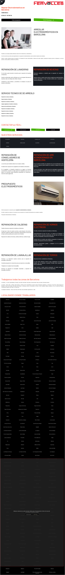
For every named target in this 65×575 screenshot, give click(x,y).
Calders (37, 327)
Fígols (52, 405)
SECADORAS (7, 139)
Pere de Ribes (7, 342)
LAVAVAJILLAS (37, 139)
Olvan (37, 366)
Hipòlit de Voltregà (7, 338)
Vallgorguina (7, 444)
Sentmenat (52, 349)
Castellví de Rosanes (7, 303)
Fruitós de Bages (52, 430)
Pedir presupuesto (16, 20)
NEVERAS (22, 139)
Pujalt (52, 373)
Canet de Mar (22, 384)
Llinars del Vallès (52, 448)
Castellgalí (22, 572)
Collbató (7, 349)
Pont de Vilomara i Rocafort (37, 373)
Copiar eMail (53, 129)
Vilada (52, 437)
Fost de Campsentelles (8, 434)
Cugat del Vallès (52, 331)
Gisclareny (37, 402)
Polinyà (37, 370)
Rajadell (7, 572)
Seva (37, 363)
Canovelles (7, 384)
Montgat (22, 356)
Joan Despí (22, 388)
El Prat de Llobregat (7, 363)
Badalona (22, 568)
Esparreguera (22, 349)
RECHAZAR (28, 514)
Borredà (22, 398)
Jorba (37, 352)
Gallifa (7, 416)
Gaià (7, 352)
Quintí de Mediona (7, 437)
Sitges (22, 363)
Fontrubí (22, 352)
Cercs (52, 366)
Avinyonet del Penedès (8, 359)
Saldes (37, 448)
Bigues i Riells (22, 380)
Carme (52, 409)
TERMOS (7, 146)
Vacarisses (52, 444)
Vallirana (52, 441)
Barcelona (7, 299)
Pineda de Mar (7, 373)
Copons (37, 313)
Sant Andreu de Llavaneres (7, 391)
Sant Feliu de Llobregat (37, 423)
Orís (22, 366)
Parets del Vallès (37, 412)
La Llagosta (37, 430)
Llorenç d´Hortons (7, 423)
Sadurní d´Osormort (52, 426)
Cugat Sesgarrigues (37, 331)
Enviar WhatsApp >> (48, 20)
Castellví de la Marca (22, 303)
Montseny (7, 320)
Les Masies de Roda (22, 451)
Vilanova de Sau (37, 334)
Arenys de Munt (52, 377)
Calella (22, 320)
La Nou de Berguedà (22, 430)
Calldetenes (7, 402)
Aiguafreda (8, 331)
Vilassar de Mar (22, 345)
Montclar (52, 356)
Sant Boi (7, 310)
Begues (52, 412)
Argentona (37, 377)
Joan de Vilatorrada (37, 320)
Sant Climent (37, 455)
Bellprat (52, 395)
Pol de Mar (22, 437)
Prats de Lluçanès (7, 377)
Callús (52, 398)
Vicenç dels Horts (52, 303)
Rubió (37, 324)
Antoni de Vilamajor (52, 388)
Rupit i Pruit (22, 324)
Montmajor (7, 356)
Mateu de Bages (22, 342)
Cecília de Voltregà (22, 334)
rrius (7, 313)
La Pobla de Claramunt (7, 430)
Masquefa (37, 391)
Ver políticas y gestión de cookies (32, 512)
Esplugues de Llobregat (22, 409)
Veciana (22, 441)
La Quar (22, 455)
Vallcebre (22, 444)
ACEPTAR (35, 514)
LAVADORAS (52, 139)
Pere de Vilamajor (22, 299)
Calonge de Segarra (52, 384)
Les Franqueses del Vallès (37, 451)
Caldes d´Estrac (22, 317)
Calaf (52, 327)
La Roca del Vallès (7, 455)
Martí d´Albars (37, 419)
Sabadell (37, 426)
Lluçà (52, 416)
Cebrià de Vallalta (37, 306)
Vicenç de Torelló (8, 306)
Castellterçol (37, 310)
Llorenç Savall (52, 419)
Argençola (7, 419)
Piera (7, 412)
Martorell (7, 395)
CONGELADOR (22, 142)
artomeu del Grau (22, 310)
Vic (7, 441)
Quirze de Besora (52, 434)
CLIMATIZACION (52, 142)
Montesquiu (37, 356)
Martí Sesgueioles (37, 342)
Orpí (52, 363)
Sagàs (37, 416)
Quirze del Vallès (37, 434)
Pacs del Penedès (37, 568)
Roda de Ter (7, 327)
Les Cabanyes (52, 451)
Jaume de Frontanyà (52, 320)
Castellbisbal (22, 373)
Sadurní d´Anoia (7, 334)
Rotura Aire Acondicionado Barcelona (37, 573)
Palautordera (22, 426)
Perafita (22, 412)
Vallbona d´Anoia (37, 444)
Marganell (22, 395)
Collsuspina (52, 313)
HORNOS (7, 142)
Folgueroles (8, 405)
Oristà (7, 366)
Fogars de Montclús (22, 405)
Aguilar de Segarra (22, 331)
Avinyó (7, 317)
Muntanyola (52, 317)
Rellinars (52, 568)
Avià (37, 398)
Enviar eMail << (38, 129)
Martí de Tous (7, 345)
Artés (22, 327)
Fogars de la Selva (37, 405)
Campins (37, 384)
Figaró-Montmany (7, 409)
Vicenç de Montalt (22, 306)
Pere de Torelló (37, 299)
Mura (37, 317)
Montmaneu (52, 352)
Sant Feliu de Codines (52, 423)
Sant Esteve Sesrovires (7, 426)
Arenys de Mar (7, 380)
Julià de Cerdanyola (7, 388)
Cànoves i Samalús (52, 380)
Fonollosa (52, 402)
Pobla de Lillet (52, 370)
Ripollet (37, 388)
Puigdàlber (52, 299)
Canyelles (52, 345)
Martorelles (52, 391)
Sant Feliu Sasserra (37, 338)
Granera (22, 402)
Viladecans (7, 568)
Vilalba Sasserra (52, 334)
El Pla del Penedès (22, 359)
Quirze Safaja (22, 434)
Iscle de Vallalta (7, 324)
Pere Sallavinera (37, 437)
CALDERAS (37, 142)
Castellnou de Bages (22, 419)
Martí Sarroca (52, 342)
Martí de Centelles (37, 303)
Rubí (52, 324)
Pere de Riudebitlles (52, 338)
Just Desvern (22, 423)
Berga (37, 395)
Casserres (37, 409)
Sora (22, 416)
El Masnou (37, 359)
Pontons (22, 377)
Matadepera (22, 391)
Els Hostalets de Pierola (52, 359)
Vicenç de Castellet (37, 380)
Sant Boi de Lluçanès (52, 306)
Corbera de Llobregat (22, 313)
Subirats (22, 448)
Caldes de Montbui (22, 338)
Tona (37, 345)
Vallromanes (37, 441)
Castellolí (52, 310)
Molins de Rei (22, 370)
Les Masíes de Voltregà (8, 451)
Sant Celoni (52, 455)
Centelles (7, 370)
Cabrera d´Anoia (7, 398)
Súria (7, 448)
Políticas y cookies (52, 572)
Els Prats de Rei (37, 349)
